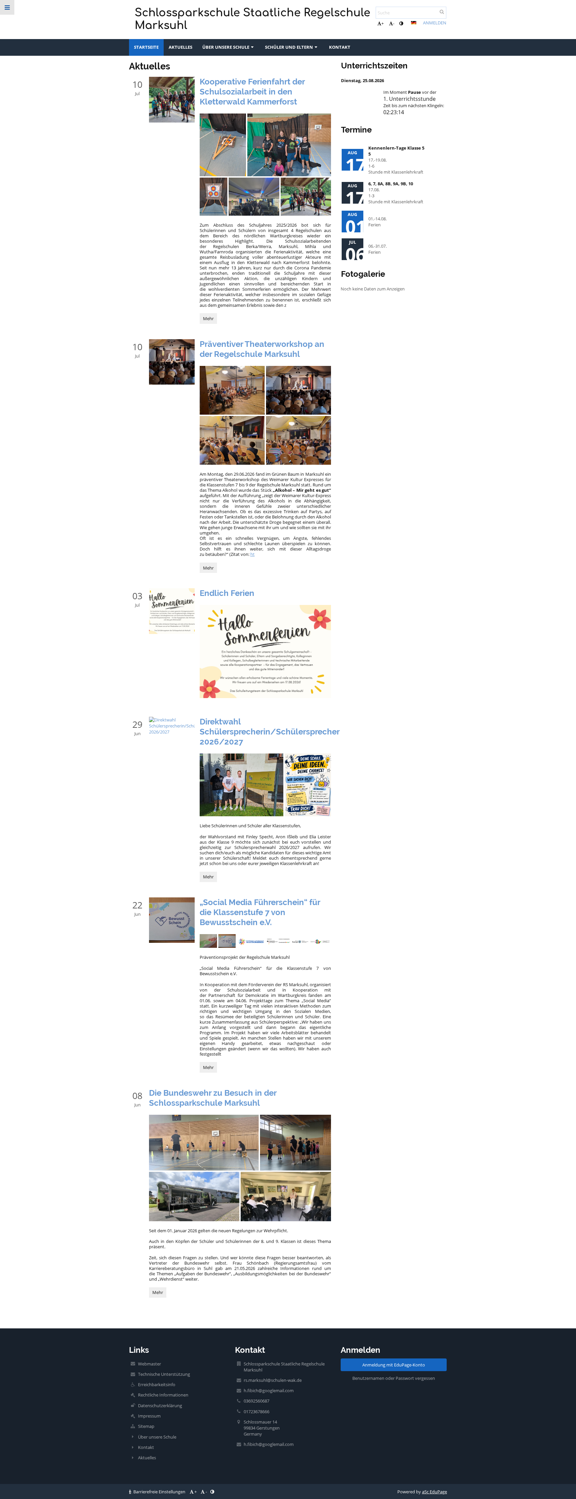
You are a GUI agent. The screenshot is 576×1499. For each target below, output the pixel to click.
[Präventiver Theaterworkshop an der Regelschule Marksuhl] (171, 362)
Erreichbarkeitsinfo (156, 1384)
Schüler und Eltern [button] (289, 47)
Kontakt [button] (339, 47)
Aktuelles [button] (180, 47)
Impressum (149, 1416)
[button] (401, 23)
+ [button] (382, 23)
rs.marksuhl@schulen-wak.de (273, 1380)
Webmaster (149, 1364)
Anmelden (434, 23)
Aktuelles (147, 1458)
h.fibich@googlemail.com (269, 1390)
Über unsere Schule (157, 1437)
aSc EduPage (434, 1492)
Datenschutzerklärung (160, 1406)
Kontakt (146, 1447)
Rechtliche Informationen (163, 1395)
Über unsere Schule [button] (225, 47)
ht (252, 554)
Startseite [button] (146, 47)
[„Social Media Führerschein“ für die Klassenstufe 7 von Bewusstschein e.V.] (171, 920)
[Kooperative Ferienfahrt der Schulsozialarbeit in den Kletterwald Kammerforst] (171, 99)
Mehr (210, 319)
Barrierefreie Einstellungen (159, 1492)
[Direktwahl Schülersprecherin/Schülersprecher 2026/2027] (171, 726)
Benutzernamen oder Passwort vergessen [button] (393, 1378)
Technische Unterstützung (164, 1374)
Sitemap (146, 1426)
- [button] (393, 23)
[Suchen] (442, 12)
